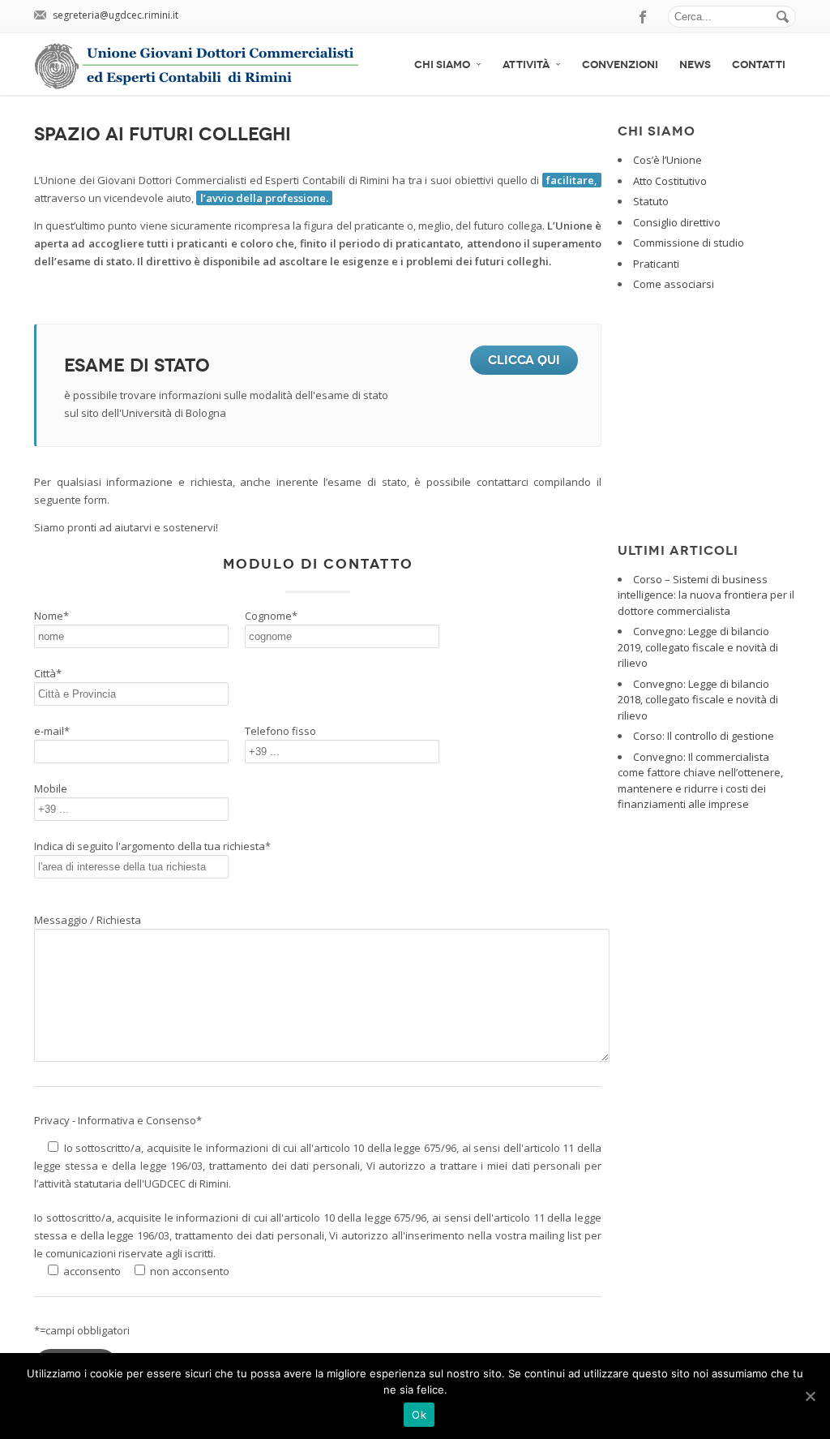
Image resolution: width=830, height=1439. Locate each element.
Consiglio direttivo (677, 222)
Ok (419, 1414)
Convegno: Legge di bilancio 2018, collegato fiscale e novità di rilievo (698, 700)
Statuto (651, 201)
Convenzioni (620, 64)
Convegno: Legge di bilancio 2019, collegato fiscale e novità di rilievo (698, 647)
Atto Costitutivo (670, 181)
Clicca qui (524, 360)
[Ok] (810, 1396)
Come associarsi (673, 284)
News (695, 64)
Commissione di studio (688, 242)
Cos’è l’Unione (667, 159)
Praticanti (656, 263)
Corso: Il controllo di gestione (703, 735)
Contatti (758, 64)
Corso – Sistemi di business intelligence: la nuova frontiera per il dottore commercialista (706, 595)
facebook (643, 17)
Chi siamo (442, 64)
